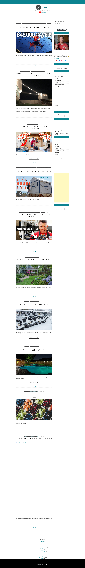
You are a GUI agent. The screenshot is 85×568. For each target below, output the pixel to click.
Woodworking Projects (32, 167)
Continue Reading (34, 158)
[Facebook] (59, 60)
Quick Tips (27, 346)
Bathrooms (56, 74)
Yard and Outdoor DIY (41, 167)
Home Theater (57, 86)
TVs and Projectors (58, 94)
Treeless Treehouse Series (21, 167)
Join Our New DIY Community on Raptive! (61, 121)
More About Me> (56, 58)
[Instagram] (61, 60)
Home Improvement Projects (25, 212)
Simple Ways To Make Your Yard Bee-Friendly (34, 439)
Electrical (56, 78)
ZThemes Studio (48, 564)
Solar (55, 90)
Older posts (18, 532)
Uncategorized (57, 162)
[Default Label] (57, 60)
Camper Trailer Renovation (32, 124)
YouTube (48, 167)
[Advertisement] (61, 187)
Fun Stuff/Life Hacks (58, 80)
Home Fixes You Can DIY (58, 82)
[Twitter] (66, 60)
